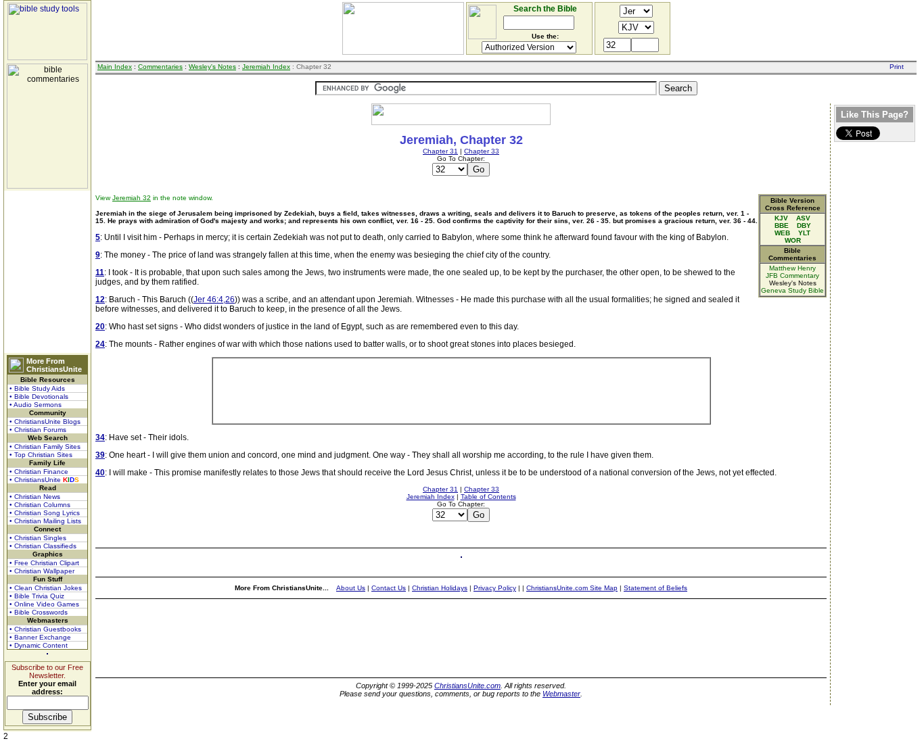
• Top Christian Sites (40, 454)
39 (100, 455)
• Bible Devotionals (38, 396)
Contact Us (388, 588)
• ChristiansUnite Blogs (44, 421)
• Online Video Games (44, 604)
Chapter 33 (481, 151)
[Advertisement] (47, 272)
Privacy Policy (494, 588)
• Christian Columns (39, 504)
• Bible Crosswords (38, 612)
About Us (350, 588)
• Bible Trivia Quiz (36, 596)
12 (100, 299)
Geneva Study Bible (792, 290)
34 (100, 437)
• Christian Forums (37, 429)
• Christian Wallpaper (41, 571)
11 (99, 272)
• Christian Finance (38, 471)
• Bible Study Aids (37, 388)
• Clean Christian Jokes (45, 588)
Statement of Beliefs (655, 588)
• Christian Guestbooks (45, 629)
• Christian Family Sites (44, 446)
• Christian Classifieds (42, 546)
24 (100, 344)
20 (100, 326)
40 (100, 472)
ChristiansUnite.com (467, 686)
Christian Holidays (439, 588)
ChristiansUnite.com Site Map (572, 588)
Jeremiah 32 (131, 197)
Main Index (114, 66)
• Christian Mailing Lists (45, 521)
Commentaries (160, 66)
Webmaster (561, 694)
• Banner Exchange (40, 637)
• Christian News (34, 496)
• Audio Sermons (35, 404)
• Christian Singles (37, 538)
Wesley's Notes (212, 66)
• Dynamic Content (38, 645)
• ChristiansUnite (44, 479)
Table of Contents (488, 496)
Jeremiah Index (266, 66)
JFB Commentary (792, 275)
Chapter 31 (440, 151)
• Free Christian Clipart (44, 563)
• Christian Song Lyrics (44, 513)
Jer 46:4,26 (214, 299)
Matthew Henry (792, 268)
